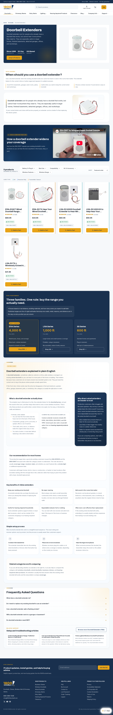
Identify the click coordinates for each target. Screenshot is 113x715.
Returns (89, 697)
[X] (4, 702)
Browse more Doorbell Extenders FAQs (91, 629)
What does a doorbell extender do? (18, 598)
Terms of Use (91, 694)
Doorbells (10, 22)
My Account (64, 687)
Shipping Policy (91, 699)
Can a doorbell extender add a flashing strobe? (22, 609)
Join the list (104, 667)
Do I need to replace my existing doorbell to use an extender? (27, 603)
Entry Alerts (33, 13)
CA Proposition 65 (92, 689)
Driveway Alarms (21, 13)
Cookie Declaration (92, 692)
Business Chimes (40, 684)
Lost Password (65, 692)
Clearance (74, 13)
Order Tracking (65, 694)
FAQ (104, 7)
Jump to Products (14, 57)
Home (5, 22)
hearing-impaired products (59, 425)
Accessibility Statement (93, 687)
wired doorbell (16, 377)
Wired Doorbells (40, 689)
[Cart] (95, 7)
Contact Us (64, 689)
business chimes (48, 570)
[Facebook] (10, 702)
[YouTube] (7, 702)
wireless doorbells (24, 570)
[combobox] (57, 7)
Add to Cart (17, 230)
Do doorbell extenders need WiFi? (18, 620)
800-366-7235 (21, 1)
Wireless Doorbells (40, 687)
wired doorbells (36, 570)
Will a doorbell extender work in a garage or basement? (25, 614)
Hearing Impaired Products (58, 13)
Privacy (89, 684)
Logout (63, 697)
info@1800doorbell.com (10, 698)
